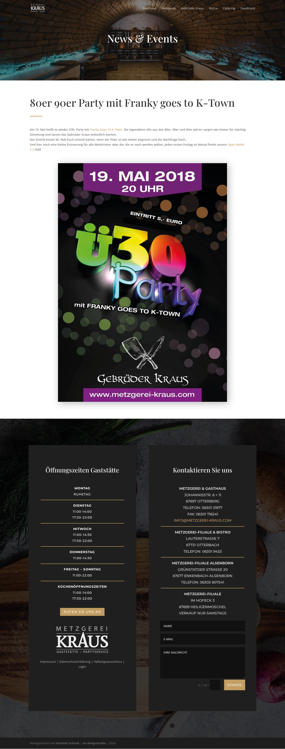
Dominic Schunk (67, 743)
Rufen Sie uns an (82, 612)
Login (82, 667)
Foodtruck (248, 8)
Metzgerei (168, 8)
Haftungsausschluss (108, 662)
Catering (229, 8)
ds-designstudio (94, 743)
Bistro (213, 8)
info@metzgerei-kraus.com (202, 520)
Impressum (48, 662)
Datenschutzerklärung (75, 662)
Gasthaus (149, 8)
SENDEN (234, 685)
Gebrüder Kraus (192, 8)
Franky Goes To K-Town (106, 130)
